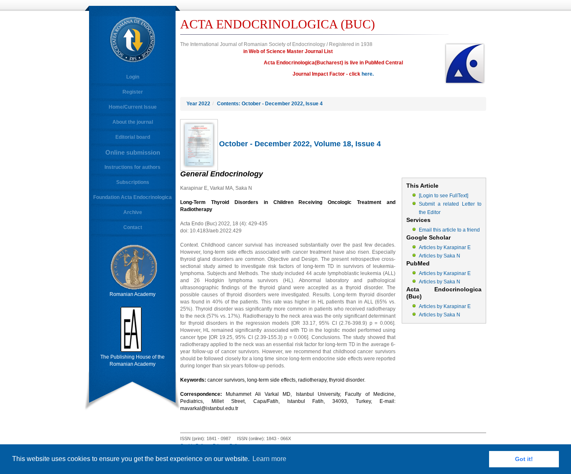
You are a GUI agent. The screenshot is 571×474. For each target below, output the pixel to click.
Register (132, 92)
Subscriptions (132, 182)
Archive (132, 212)
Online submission (132, 152)
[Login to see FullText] (443, 196)
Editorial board (132, 137)
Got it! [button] (524, 459)
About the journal (132, 122)
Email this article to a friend (449, 230)
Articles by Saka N (439, 256)
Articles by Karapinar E (445, 247)
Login (132, 77)
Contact (132, 227)
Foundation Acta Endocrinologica (132, 197)
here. (368, 74)
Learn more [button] (269, 458)
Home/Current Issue (133, 107)
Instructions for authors (133, 167)
